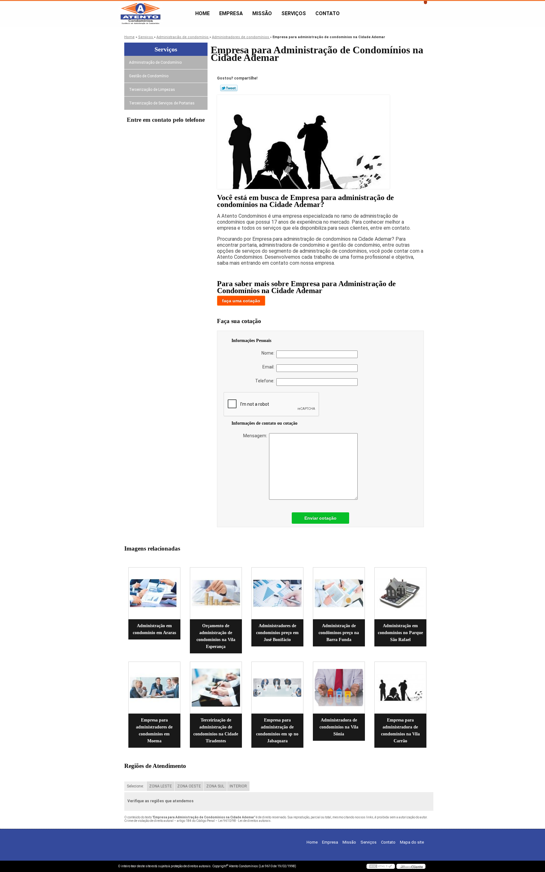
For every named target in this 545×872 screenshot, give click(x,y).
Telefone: (265, 380)
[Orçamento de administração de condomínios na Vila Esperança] (216, 593)
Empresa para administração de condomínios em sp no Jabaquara (277, 730)
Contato (327, 13)
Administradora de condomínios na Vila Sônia (338, 727)
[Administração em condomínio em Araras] (154, 593)
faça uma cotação (241, 300)
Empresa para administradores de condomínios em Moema (154, 730)
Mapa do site (412, 842)
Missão (262, 13)
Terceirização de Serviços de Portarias (162, 103)
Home (202, 13)
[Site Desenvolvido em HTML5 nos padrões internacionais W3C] (380, 866)
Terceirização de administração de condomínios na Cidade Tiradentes (215, 730)
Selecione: (135, 786)
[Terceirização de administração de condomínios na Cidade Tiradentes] (216, 688)
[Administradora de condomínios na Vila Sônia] (339, 688)
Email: (269, 366)
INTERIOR (238, 786)
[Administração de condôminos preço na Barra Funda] (339, 593)
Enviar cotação (320, 518)
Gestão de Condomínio (148, 76)
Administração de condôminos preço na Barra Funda (339, 632)
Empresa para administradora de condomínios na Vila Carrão (400, 730)
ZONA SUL (215, 786)
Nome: (268, 353)
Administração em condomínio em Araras (154, 629)
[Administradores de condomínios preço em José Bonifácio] (277, 593)
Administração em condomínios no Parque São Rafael (400, 632)
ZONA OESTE (189, 786)
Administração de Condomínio (155, 62)
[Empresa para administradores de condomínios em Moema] (154, 688)
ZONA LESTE (160, 786)
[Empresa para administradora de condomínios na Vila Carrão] (400, 688)
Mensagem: (256, 435)
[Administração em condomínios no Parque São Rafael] (400, 593)
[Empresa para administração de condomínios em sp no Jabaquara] (277, 688)
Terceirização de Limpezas (152, 89)
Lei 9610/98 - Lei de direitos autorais (244, 820)
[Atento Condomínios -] (154, 13)
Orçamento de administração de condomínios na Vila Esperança (215, 636)
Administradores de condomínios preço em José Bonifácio (277, 632)
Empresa (231, 13)
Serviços (293, 13)
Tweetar (228, 88)
